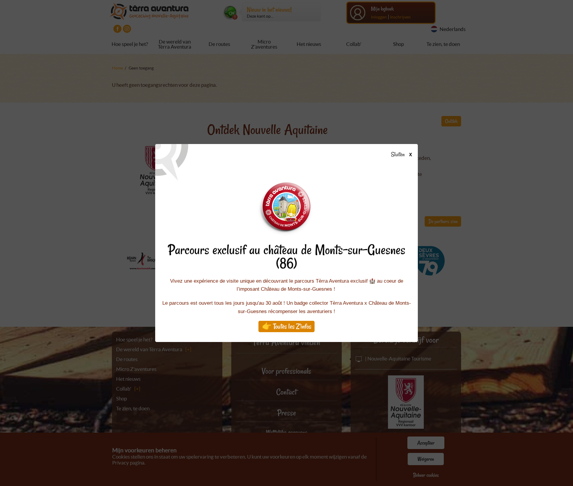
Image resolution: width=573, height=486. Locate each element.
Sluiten (398, 155)
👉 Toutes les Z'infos (286, 326)
